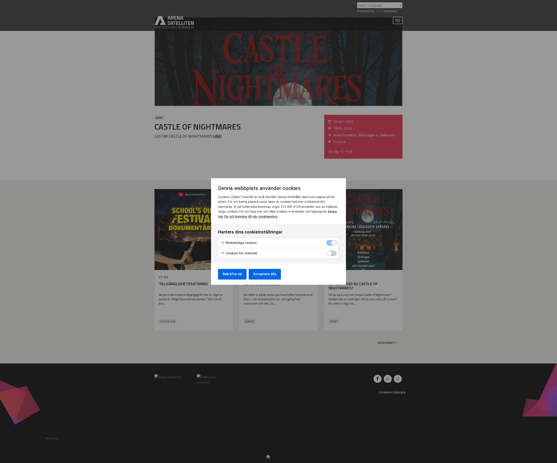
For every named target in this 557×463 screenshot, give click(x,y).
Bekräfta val (232, 274)
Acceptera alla (264, 274)
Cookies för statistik (241, 253)
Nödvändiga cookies (241, 243)
